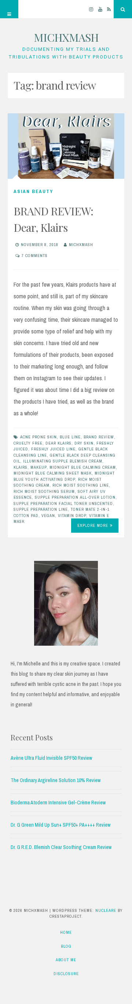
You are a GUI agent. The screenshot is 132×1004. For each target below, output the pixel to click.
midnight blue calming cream (83, 467)
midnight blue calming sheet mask (53, 473)
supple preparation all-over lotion (75, 497)
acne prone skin (38, 436)
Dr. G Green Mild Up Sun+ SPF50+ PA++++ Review (60, 825)
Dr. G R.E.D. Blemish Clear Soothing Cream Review (61, 847)
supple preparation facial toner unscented (63, 503)
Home (66, 932)
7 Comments (35, 255)
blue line (70, 436)
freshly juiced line (53, 449)
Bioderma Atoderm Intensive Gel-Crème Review (58, 802)
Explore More (92, 525)
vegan (48, 515)
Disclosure (66, 973)
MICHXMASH (66, 37)
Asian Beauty (33, 191)
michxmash (81, 244)
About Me (66, 959)
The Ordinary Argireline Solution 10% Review (55, 780)
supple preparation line (41, 509)
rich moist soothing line (80, 485)
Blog (66, 946)
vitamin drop (72, 515)
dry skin (84, 443)
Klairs (20, 467)
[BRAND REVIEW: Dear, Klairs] (66, 146)
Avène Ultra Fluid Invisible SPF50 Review (51, 758)
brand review (99, 436)
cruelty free (28, 443)
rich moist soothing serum (44, 491)
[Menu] (9, 9)
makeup (38, 467)
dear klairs (58, 443)
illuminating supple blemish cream (62, 461)
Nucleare (105, 910)
